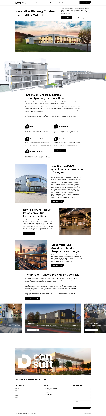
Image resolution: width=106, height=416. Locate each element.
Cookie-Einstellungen (32, 413)
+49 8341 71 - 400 (48, 394)
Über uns (67, 17)
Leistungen (17, 390)
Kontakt (85, 2)
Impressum (20, 413)
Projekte (78, 17)
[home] (20, 3)
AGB (16, 413)
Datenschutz (25, 413)
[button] (53, 2)
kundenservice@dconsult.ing (50, 396)
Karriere (16, 395)
